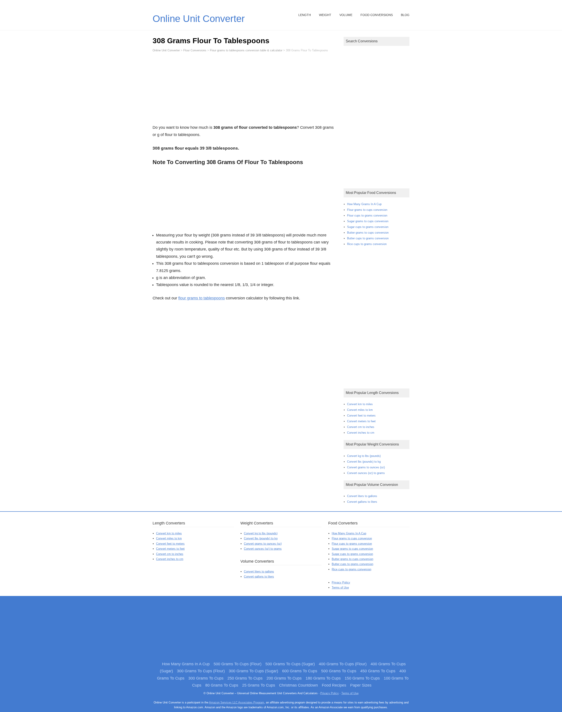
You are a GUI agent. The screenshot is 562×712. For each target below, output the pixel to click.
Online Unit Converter (199, 18)
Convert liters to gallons (362, 496)
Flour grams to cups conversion (367, 209)
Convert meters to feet (361, 421)
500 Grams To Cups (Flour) (237, 664)
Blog (405, 15)
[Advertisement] (245, 90)
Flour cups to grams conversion (367, 215)
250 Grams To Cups (245, 678)
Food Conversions (376, 15)
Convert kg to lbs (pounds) (364, 456)
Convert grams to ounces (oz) (366, 467)
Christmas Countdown (298, 685)
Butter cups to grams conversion (368, 238)
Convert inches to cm (360, 432)
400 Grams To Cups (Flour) (343, 664)
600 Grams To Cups (299, 671)
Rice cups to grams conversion (367, 244)
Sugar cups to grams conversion (367, 227)
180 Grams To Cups (323, 678)
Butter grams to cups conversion (368, 232)
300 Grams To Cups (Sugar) (253, 671)
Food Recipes (334, 685)
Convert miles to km (360, 409)
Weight (325, 15)
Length (304, 15)
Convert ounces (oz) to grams (366, 473)
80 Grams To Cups (221, 685)
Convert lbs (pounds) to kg (364, 461)
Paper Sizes (360, 685)
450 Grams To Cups (377, 671)
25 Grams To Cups (258, 685)
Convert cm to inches (360, 427)
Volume (345, 15)
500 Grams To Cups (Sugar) (290, 664)
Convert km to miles (360, 404)
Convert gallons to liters (362, 501)
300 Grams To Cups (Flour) (201, 671)
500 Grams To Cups (338, 671)
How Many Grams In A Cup (364, 204)
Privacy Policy (341, 582)
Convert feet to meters (361, 415)
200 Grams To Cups (284, 678)
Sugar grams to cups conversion (367, 221)
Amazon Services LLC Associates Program (236, 702)
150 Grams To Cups (362, 678)
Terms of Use (340, 587)
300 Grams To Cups (205, 678)
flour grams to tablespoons (201, 298)
